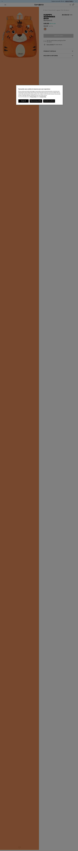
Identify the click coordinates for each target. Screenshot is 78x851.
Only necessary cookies (35, 100)
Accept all (23, 100)
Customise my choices (49, 100)
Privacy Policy (33, 96)
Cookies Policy (43, 96)
